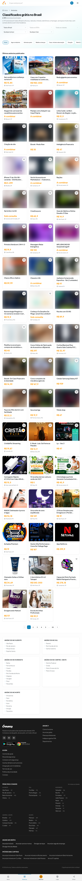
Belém (31, 820)
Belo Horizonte (7, 795)
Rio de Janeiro (10, 646)
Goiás (48, 665)
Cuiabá (4, 825)
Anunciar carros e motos (24, 843)
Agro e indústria (15, 42)
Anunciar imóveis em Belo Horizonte (61, 855)
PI (63, 808)
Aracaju (58, 806)
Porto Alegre (33, 793)
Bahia (8, 663)
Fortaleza (59, 795)
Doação (70, 42)
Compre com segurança (10, 760)
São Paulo (9, 643)
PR (37, 790)
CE (64, 795)
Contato (5, 775)
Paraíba (8, 671)
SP (11, 790)
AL (63, 803)
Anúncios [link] (14, 10)
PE (62, 793)
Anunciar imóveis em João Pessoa (34, 858)
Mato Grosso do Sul (52, 668)
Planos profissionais (49, 735)
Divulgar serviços (39, 843)
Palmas (31, 831)
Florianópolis (33, 795)
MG (15, 795)
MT (10, 825)
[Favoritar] (24, 59)
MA (64, 811)
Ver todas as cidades (74, 784)
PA (36, 820)
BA (64, 790)
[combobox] (15, 27)
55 (53, 627)
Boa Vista (32, 825)
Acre (7, 703)
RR (38, 825)
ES (9, 798)
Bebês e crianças (40, 42)
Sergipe (9, 678)
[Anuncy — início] (4, 3)
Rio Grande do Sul (52, 646)
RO (39, 823)
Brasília (4, 818)
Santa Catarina (51, 648)
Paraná (48, 643)
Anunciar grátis (47, 732)
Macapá (31, 828)
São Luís (58, 811)
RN (62, 800)
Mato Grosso (50, 671)
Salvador (58, 790)
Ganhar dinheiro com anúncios (12, 763)
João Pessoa (60, 798)
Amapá (8, 708)
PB (66, 798)
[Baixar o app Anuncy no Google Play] (9, 744)
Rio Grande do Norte (13, 673)
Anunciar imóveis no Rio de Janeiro (36, 855)
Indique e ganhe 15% (49, 738)
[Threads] (14, 738)
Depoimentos (47, 741)
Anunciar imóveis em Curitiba (11, 858)
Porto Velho (32, 823)
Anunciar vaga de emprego (56, 843)
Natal (57, 800)
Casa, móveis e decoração (56, 42)
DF (10, 818)
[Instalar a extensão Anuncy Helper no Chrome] (23, 744)
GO (11, 820)
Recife (58, 793)
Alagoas (9, 676)
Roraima (9, 706)
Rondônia (9, 701)
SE (63, 806)
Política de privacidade (9, 772)
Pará (7, 698)
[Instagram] (4, 738)
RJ (14, 793)
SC (40, 795)
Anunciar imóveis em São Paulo (12, 855)
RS (40, 793)
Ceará (8, 668)
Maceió (58, 803)
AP (37, 828)
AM (37, 818)
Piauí (7, 681)
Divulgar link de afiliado (9, 846)
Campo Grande (7, 823)
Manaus (31, 818)
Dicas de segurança (8, 757)
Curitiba (31, 790)
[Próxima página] (57, 627)
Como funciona (48, 729)
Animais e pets (28, 42)
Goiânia (5, 820)
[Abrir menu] (78, 3)
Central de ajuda (7, 754)
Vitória (4, 798)
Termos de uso (7, 769)
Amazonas (9, 695)
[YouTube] (9, 738)
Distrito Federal (51, 663)
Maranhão (9, 684)
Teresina (58, 808)
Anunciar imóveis (7, 843)
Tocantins (9, 711)
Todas (5, 42)
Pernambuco (10, 665)
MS (15, 823)
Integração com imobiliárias (11, 766)
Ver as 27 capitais (53, 858)
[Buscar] (71, 3)
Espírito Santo (10, 651)
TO (36, 831)
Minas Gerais (10, 648)
